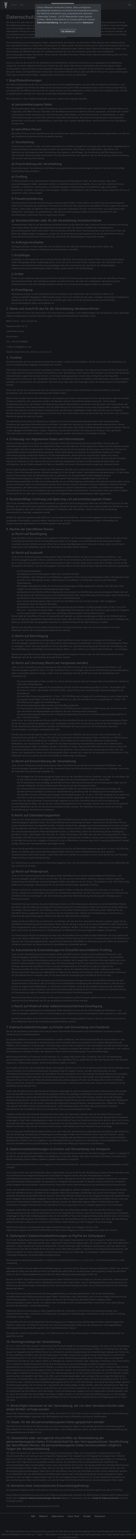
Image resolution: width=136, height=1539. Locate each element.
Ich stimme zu (68, 31)
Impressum (88, 22)
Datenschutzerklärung (47, 22)
